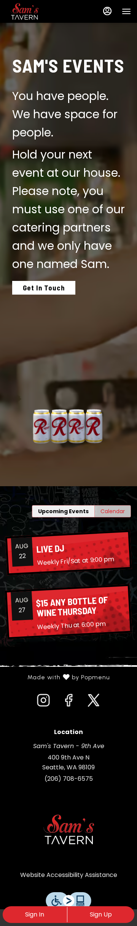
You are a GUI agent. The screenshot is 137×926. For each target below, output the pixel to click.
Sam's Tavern (68, 829)
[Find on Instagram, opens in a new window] (43, 702)
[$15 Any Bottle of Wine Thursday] (68, 611)
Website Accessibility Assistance (68, 875)
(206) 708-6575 (69, 778)
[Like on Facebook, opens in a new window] (68, 702)
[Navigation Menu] (126, 11)
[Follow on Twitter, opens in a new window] (93, 702)
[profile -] (107, 11)
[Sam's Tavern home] (40, 11)
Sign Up (101, 914)
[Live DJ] (68, 553)
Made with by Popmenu (58, 677)
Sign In (34, 914)
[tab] (63, 511)
